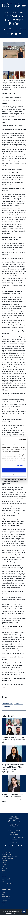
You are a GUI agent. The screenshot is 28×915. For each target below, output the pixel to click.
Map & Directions (6, 852)
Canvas (3, 870)
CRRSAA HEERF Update (8, 880)
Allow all (14, 470)
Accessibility (4, 860)
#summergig (18, 703)
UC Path (4, 881)
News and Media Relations (8, 883)
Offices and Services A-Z (8, 858)
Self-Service (4, 868)
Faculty (3, 902)
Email (3, 866)
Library (3, 874)
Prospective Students (7, 898)
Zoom (3, 872)
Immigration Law (7, 706)
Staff (3, 904)
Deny (14, 474)
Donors (3, 894)
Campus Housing (6, 878)
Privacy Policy (5, 862)
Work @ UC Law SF (6, 854)
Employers (4, 900)
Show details (19, 465)
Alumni (3, 892)
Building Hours (14, 834)
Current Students (20, 29)
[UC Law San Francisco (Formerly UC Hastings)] (11, 5)
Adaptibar (4, 876)
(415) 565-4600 (14, 832)
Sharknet (4, 864)
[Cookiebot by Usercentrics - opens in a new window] (19, 440)
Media (3, 906)
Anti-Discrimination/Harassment (9, 856)
